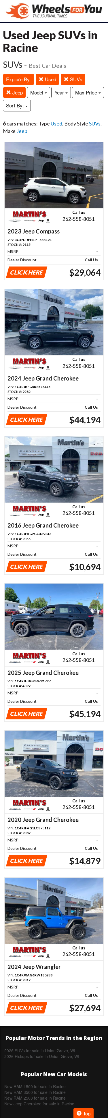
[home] (54, 11)
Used (49, 79)
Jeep (17, 92)
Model (37, 92)
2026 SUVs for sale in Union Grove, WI (39, 1050)
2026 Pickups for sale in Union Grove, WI (41, 1056)
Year (59, 92)
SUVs (75, 79)
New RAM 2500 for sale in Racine (35, 1098)
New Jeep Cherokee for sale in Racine (39, 1104)
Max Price (86, 92)
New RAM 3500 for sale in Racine (35, 1092)
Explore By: (18, 79)
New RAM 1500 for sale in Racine (35, 1086)
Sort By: (15, 105)
